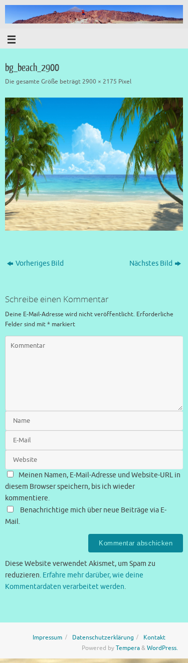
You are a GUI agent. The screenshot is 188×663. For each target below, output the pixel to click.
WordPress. (162, 648)
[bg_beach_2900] (94, 164)
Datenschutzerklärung (103, 637)
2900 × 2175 (99, 82)
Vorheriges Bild (40, 263)
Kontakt (154, 637)
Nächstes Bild (150, 263)
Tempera (128, 648)
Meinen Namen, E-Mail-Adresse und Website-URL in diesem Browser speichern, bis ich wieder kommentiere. (92, 486)
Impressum (47, 637)
